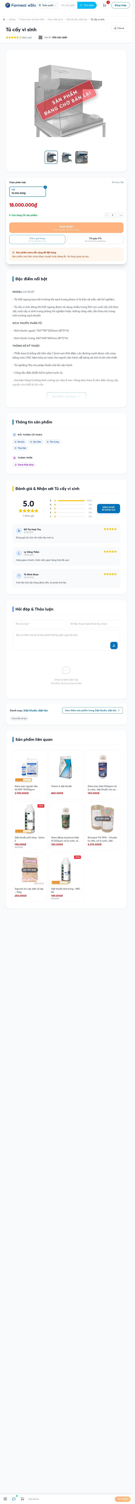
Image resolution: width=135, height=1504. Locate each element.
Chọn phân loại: (17, 182)
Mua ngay (123, 1499)
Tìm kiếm (89, 5)
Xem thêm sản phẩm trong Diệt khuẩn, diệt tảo (90, 710)
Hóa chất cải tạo (19, 718)
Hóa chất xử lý (55, 19)
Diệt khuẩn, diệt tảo (76, 19)
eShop (12, 19)
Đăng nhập (120, 5)
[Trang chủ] (4, 19)
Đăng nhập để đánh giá (108, 508)
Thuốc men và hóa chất (31, 19)
